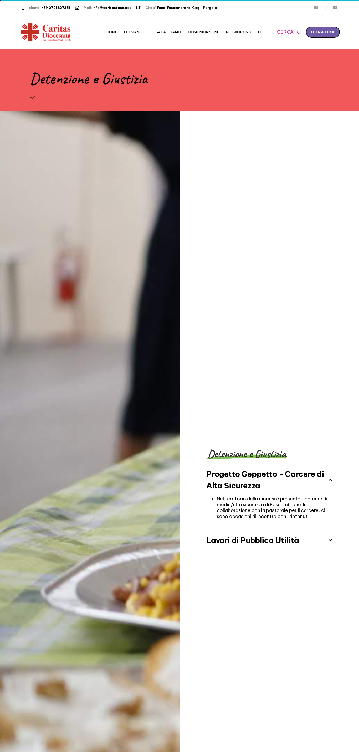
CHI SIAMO (133, 32)
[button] (289, 32)
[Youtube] (335, 8)
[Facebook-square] (316, 8)
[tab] (269, 478)
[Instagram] (326, 8)
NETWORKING (238, 32)
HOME (112, 32)
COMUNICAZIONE (203, 32)
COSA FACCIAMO (165, 32)
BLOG (263, 32)
